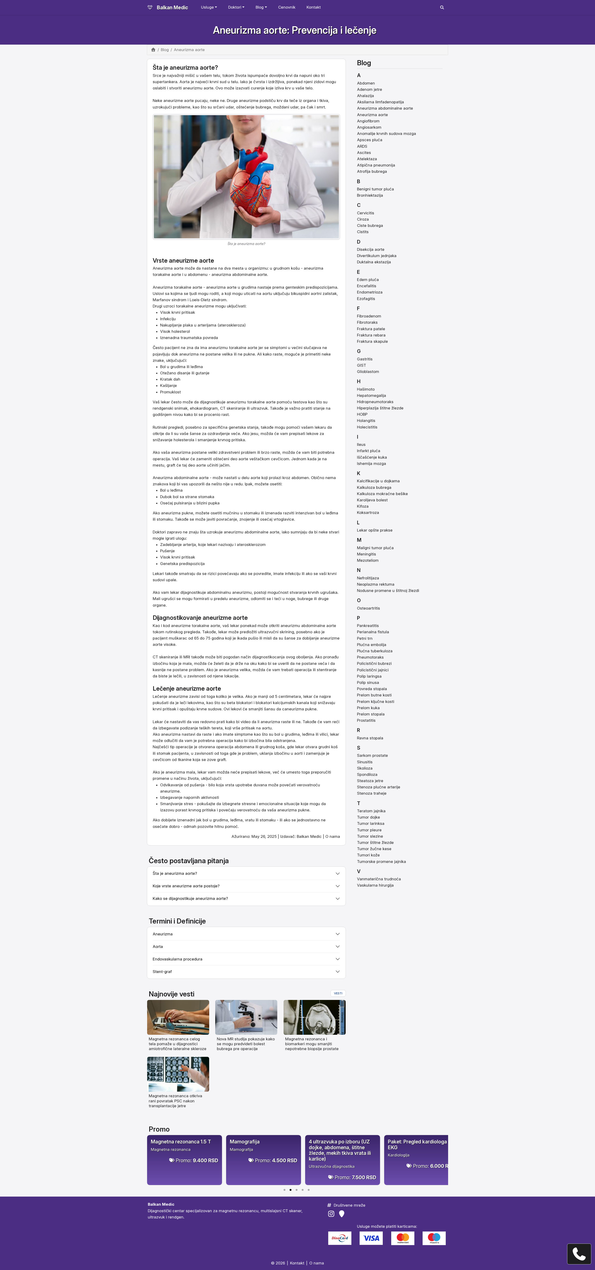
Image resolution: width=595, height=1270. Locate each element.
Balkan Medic (172, 7)
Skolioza (365, 768)
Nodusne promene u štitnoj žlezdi (388, 590)
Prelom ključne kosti (375, 701)
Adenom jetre (369, 89)
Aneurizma (163, 268)
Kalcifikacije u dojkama (378, 481)
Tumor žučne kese (374, 848)
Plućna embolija (371, 644)
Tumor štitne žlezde (375, 842)
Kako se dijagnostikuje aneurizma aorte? (190, 898)
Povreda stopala (372, 688)
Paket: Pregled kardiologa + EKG (419, 1144)
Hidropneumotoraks (375, 401)
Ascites (364, 152)
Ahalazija (365, 95)
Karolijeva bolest (372, 500)
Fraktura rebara (371, 335)
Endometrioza (370, 292)
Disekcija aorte (370, 249)
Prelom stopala (371, 714)
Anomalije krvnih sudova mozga (386, 133)
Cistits (363, 231)
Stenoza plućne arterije (378, 787)
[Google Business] (342, 1214)
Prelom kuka (368, 707)
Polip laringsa (369, 676)
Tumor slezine (370, 836)
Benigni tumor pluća (375, 189)
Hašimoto (366, 389)
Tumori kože (368, 855)
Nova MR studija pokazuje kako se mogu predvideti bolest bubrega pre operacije (246, 1044)
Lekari (158, 573)
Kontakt (314, 7)
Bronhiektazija (370, 195)
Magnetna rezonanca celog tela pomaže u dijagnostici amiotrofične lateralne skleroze (177, 1044)
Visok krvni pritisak (177, 557)
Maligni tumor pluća (375, 547)
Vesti (338, 993)
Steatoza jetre (370, 780)
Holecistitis (367, 427)
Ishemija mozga (371, 463)
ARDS (362, 146)
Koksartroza (368, 512)
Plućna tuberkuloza (375, 651)
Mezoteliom (368, 560)
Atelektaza (367, 159)
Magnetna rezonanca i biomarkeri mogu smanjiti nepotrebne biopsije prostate (312, 1044)
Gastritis (365, 359)
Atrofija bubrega (372, 171)
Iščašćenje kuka (372, 457)
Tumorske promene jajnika (381, 861)
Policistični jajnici (373, 670)
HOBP (362, 414)
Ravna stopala (370, 738)
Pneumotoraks (370, 657)
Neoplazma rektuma (375, 584)
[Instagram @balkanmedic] (332, 1214)
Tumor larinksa (370, 823)
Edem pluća (368, 279)
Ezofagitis (366, 298)
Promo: (197, 1160)
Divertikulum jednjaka (377, 255)
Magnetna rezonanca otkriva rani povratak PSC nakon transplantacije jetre (175, 1101)
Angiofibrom (368, 121)
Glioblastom (368, 371)
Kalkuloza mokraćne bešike (382, 493)
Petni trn (365, 638)
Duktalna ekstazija (374, 262)
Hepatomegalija (371, 395)
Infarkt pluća (368, 450)
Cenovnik (286, 7)
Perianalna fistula (373, 632)
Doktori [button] (234, 7)
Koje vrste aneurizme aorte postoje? (186, 886)
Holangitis (366, 420)
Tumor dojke (368, 817)
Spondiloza (367, 774)
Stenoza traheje (372, 793)
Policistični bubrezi (374, 663)
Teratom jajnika (371, 811)
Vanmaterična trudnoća (379, 879)
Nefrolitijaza (368, 578)
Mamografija (245, 1142)
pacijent (160, 638)
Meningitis (366, 554)
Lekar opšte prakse (375, 530)
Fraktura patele (371, 328)
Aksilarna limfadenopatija (380, 102)
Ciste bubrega (370, 225)
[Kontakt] (579, 1254)
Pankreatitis (368, 625)
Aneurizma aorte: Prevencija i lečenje (295, 30)
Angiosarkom (369, 127)
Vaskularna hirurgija (375, 885)
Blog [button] (260, 7)
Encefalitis (366, 286)
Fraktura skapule (372, 341)
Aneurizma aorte (372, 114)
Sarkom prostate (372, 755)
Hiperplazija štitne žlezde (380, 408)
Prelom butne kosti (374, 695)
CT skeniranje (165, 657)
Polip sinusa (368, 682)
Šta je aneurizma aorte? (175, 873)
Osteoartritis (368, 608)
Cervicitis (365, 213)
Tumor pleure (369, 830)
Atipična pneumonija (376, 165)
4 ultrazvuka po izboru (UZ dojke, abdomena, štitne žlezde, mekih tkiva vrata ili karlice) (340, 1150)
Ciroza (363, 219)
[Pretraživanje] (442, 7)
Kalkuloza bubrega (374, 487)
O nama (332, 836)
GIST (361, 365)
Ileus (361, 444)
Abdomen (366, 83)
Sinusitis (365, 762)
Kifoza (363, 506)
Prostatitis (366, 720)
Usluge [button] (207, 7)
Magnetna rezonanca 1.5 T (181, 1142)
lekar (184, 459)
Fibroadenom (369, 316)
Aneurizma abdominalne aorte (181, 477)
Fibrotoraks (367, 322)
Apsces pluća (369, 139)
